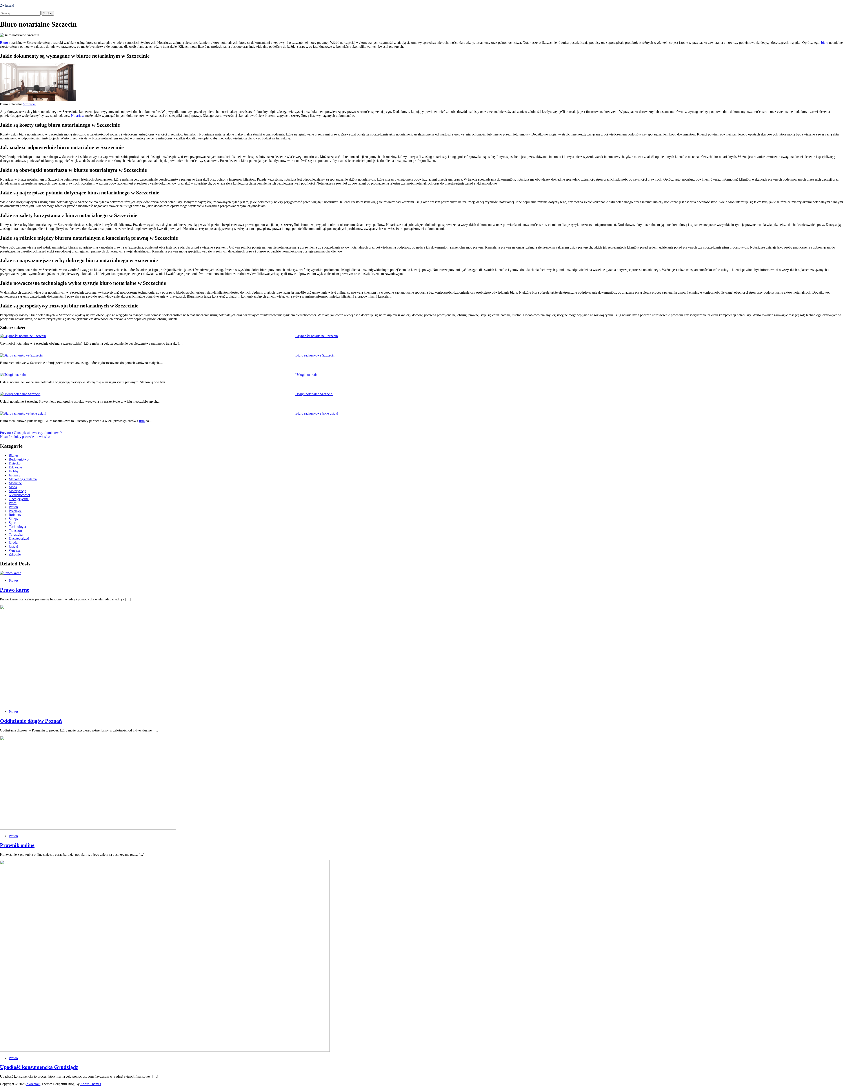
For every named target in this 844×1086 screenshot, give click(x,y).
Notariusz (77, 115)
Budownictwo (19, 459)
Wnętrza (14, 550)
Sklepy (13, 519)
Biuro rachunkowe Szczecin (315, 355)
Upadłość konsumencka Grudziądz (39, 1067)
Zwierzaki (7, 5)
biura (824, 42)
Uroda (13, 542)
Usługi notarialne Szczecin (314, 394)
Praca (12, 503)
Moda (13, 487)
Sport (12, 523)
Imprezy (14, 475)
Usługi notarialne (307, 375)
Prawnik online (17, 845)
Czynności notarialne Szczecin (316, 336)
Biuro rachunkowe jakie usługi (316, 413)
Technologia (17, 526)
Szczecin (29, 104)
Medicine (15, 483)
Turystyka (16, 534)
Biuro (4, 42)
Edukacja (15, 467)
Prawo (13, 507)
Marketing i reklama (23, 479)
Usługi (13, 546)
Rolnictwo (16, 515)
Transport (15, 530)
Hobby (13, 471)
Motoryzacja (17, 491)
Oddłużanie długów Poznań (31, 721)
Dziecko (14, 463)
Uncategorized (19, 538)
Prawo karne (14, 590)
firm (142, 421)
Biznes (13, 455)
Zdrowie (15, 554)
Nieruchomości (19, 495)
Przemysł (15, 511)
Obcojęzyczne (19, 499)
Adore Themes (90, 1084)
